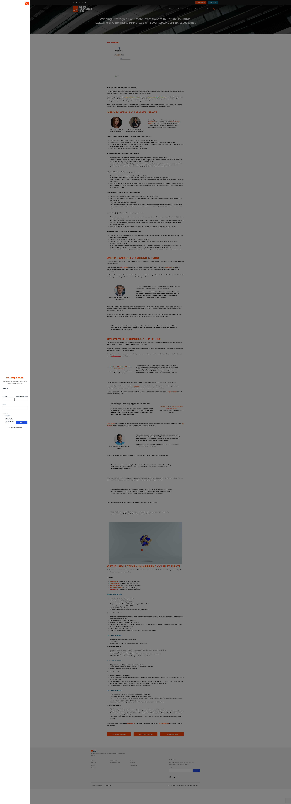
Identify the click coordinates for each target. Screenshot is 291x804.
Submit (21, 422)
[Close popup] (27, 3)
